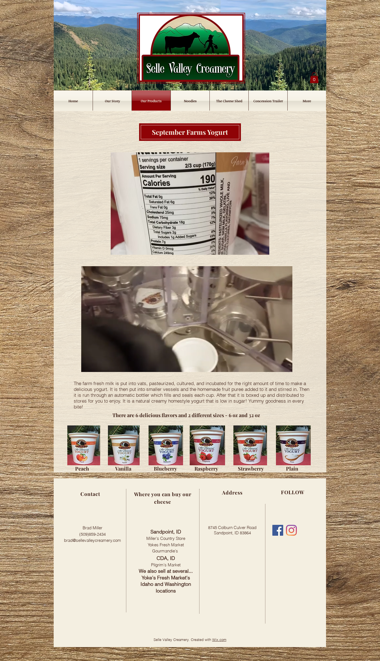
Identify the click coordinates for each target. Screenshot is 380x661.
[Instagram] (291, 530)
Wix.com (219, 639)
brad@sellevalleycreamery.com (92, 540)
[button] (314, 77)
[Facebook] (277, 530)
